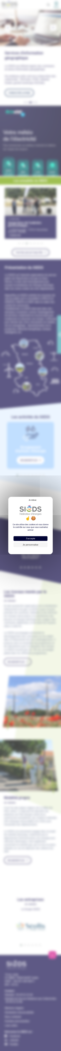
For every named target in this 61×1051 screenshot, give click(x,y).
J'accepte (30, 538)
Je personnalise (30, 545)
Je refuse (32, 500)
